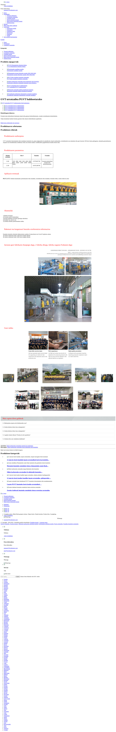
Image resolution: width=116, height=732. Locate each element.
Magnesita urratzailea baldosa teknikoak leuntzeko (19, 91)
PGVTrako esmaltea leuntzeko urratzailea (17, 79)
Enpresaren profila (11, 28)
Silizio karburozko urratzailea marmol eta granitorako (20, 445)
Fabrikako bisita (11, 31)
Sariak (8, 35)
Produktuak (7, 14)
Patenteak (9, 34)
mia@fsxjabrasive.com (9, 551)
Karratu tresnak (14, 524)
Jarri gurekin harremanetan (10, 37)
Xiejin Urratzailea (5, 524)
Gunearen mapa (43, 522)
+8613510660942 (8, 6)
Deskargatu (10, 32)
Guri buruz (6, 27)
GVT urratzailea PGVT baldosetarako (16, 87)
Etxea (5, 12)
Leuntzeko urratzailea (12, 17)
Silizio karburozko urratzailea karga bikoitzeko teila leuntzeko (22, 447)
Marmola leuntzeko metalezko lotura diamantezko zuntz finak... (27, 466)
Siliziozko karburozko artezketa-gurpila (28, 524)
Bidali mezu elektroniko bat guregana (10, 123)
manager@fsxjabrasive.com (11, 10)
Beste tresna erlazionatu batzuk (14, 21)
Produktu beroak (34, 522)
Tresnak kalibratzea (12, 15)
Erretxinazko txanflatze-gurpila (14, 70)
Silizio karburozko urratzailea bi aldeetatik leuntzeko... (24, 472)
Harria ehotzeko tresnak (13, 20)
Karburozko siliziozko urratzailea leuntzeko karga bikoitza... (22, 83)
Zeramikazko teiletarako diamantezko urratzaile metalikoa (21, 95)
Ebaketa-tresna (10, 22)
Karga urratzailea (58, 524)
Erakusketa (9, 30)
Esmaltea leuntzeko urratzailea (70, 524)
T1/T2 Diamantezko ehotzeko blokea (16, 66)
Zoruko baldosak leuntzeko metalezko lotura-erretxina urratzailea (28, 490)
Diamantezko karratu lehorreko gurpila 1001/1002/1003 (21, 74)
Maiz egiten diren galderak (10, 25)
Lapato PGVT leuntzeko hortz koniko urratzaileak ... (24, 484)
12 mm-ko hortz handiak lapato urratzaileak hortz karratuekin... (28, 460)
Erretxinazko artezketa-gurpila (46, 524)
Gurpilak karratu (11, 18)
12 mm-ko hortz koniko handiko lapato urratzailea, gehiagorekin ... (29, 478)
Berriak (5, 24)
